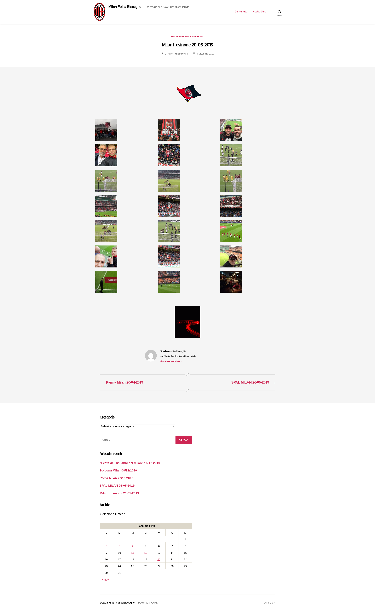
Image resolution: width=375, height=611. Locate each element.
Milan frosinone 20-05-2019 (119, 493)
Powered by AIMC (148, 602)
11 (132, 552)
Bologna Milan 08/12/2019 (118, 470)
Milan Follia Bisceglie (124, 7)
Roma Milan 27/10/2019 (116, 478)
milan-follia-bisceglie (178, 53)
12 (145, 552)
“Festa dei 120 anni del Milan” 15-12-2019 (130, 463)
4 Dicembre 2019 (205, 53)
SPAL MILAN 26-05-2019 (117, 485)
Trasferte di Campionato (187, 36)
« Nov (105, 579)
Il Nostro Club (258, 11)
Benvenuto (241, 11)
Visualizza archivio (171, 361)
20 (158, 559)
